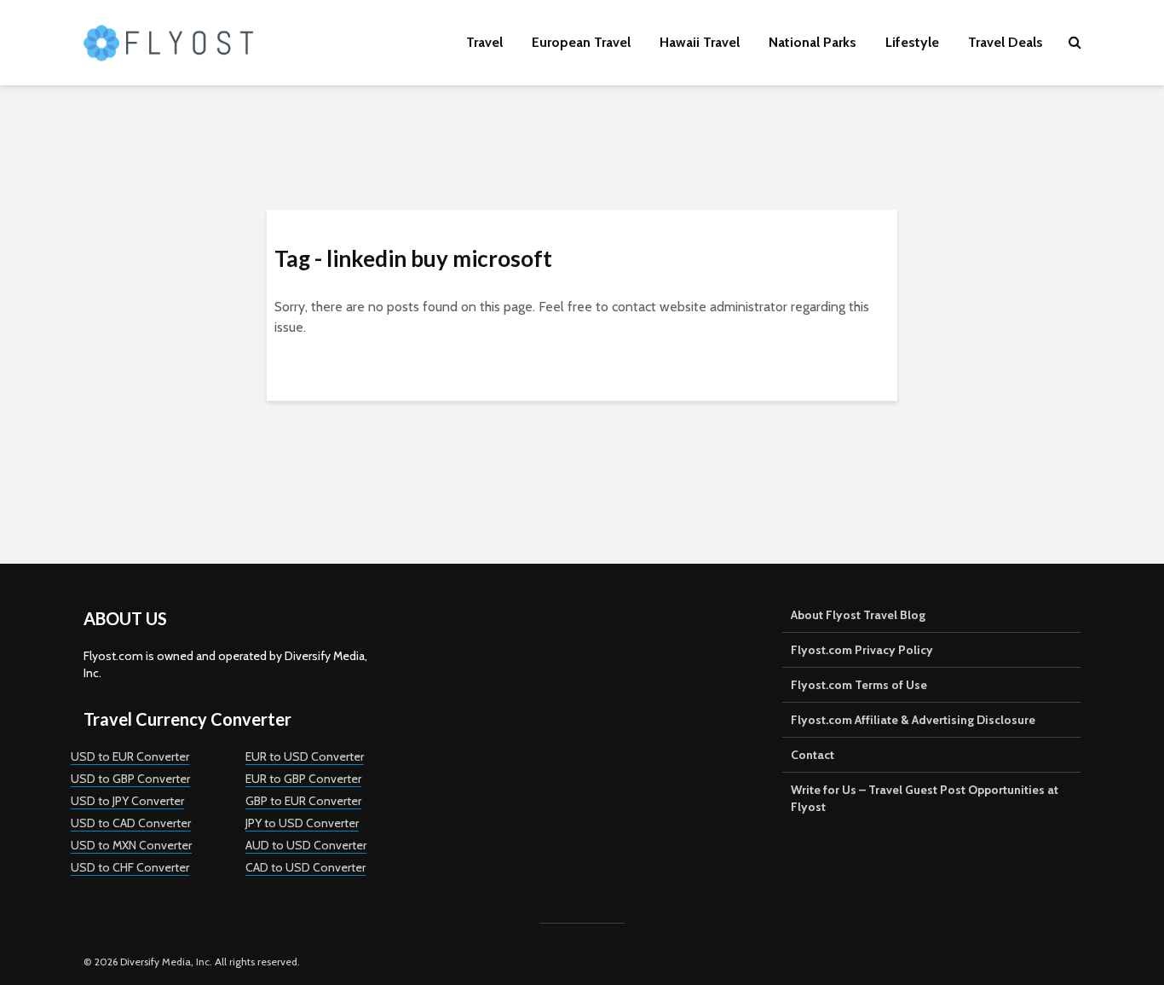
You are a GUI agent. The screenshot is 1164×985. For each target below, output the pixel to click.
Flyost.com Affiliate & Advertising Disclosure (913, 719)
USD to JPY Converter (127, 800)
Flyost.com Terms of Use (859, 684)
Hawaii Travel (700, 42)
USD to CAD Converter (131, 823)
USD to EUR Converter (130, 756)
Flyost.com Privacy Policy (862, 650)
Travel (484, 42)
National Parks (812, 42)
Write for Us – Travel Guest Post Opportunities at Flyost (924, 798)
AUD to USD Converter (305, 845)
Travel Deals (1005, 42)
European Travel (581, 42)
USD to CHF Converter (130, 867)
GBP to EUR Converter (303, 800)
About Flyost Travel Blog (858, 615)
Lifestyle (912, 42)
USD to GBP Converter (130, 778)
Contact (812, 754)
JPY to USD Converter (302, 823)
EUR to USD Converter (304, 756)
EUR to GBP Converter (303, 778)
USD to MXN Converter (131, 845)
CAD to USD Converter (305, 867)
